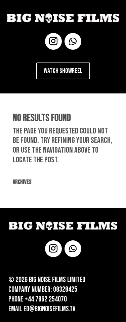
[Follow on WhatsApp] (73, 41)
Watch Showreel (63, 71)
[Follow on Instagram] (53, 41)
